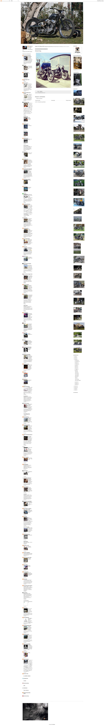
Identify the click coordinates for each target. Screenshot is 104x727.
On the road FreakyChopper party (30, 258)
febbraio (76, 383)
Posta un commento (39, 98)
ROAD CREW (26, 256)
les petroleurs (26, 396)
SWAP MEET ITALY (26, 79)
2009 (75, 388)
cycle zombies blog (27, 238)
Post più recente (37, 100)
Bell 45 (25, 323)
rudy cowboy (26, 564)
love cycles (25, 294)
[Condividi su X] (39, 91)
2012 (75, 359)
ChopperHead (26, 678)
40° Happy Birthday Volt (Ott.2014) (29, 480)
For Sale (64, 46)
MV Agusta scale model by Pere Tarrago (30, 341)
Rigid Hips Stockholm (27, 354)
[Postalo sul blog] (38, 91)
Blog (24, 685)
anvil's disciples (26, 457)
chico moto (25, 332)
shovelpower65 (26, 228)
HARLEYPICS (26, 541)
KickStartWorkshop (27, 534)
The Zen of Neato (26, 403)
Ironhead (61, 46)
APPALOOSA (26, 470)
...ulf (28, 73)
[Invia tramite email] (37, 91)
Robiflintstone (26, 116)
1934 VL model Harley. (27, 542)
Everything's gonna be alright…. (29, 349)
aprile (76, 370)
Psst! (29, 608)
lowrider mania (26, 673)
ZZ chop (25, 65)
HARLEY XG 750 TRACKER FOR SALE (30, 248)
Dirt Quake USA (26, 465)
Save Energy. (77, 379)
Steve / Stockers (26, 690)
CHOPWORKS (26, 312)
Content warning (26, 683)
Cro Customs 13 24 (27, 413)
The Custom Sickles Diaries (28, 585)
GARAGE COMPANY (27, 552)
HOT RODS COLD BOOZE (27, 501)
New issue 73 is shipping (27, 146)
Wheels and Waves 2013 (27, 593)
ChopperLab (27, 4)
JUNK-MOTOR (26, 138)
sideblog (25, 193)
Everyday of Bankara (27, 204)
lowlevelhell (25, 607)
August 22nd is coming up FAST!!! (30, 405)
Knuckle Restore (56, 46)
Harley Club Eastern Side (27, 557)
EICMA (29, 652)
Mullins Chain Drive (27, 386)
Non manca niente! (78, 380)
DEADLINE (25, 306)
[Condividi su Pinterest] (41, 91)
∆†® (24, 446)
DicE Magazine (26, 464)
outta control (26, 305)
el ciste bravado (26, 600)
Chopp (46, 46)
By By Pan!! (76, 376)
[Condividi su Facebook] (40, 91)
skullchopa (25, 516)
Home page (53, 100)
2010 (75, 387)
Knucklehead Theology (27, 55)
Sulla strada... (77, 375)
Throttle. (25, 680)
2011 (75, 386)
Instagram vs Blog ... (26, 586)
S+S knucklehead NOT (29, 518)
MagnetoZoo (25, 131)
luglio (76, 366)
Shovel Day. (77, 372)
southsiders (25, 592)
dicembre (76, 360)
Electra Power (51, 46)
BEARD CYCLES (26, 545)
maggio (76, 369)
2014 (75, 356)
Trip (41, 46)
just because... (30, 265)
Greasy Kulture (26, 145)
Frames (29, 387)
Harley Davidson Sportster (29, 118)
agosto (76, 365)
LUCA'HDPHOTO (26, 617)
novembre (76, 361)
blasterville (25, 579)
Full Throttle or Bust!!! (27, 179)
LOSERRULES (26, 159)
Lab (36, 46)
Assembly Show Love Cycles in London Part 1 (30, 296)
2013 (75, 357)
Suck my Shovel (26, 659)
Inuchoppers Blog (26, 102)
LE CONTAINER (26, 72)
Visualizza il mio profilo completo (27, 51)
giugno (76, 367)
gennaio (76, 384)
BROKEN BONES (26, 634)
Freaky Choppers (26, 284)
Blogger (54, 724)
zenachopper (26, 186)
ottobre (76, 362)
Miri (24, 80)
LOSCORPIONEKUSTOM (27, 625)
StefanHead (25, 379)
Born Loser (25, 246)
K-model (67, 46)
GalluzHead (25, 217)
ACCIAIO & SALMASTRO (27, 347)
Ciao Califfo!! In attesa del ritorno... (30, 619)
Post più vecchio (68, 100)
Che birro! (76, 371)
